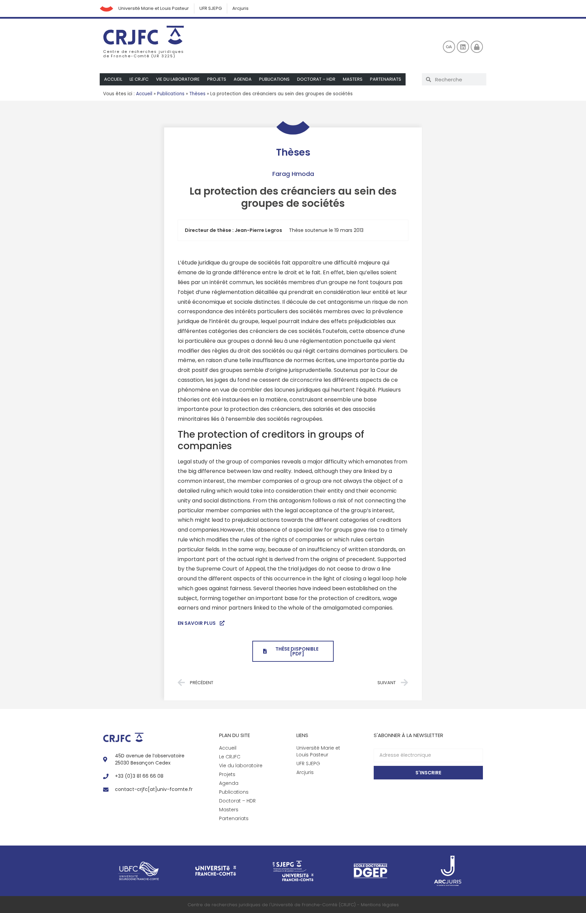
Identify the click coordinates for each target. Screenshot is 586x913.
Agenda (243, 79)
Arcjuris (240, 8)
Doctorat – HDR (316, 79)
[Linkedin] (463, 47)
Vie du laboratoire (178, 79)
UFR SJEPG (210, 8)
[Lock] (477, 47)
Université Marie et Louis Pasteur (153, 8)
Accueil (113, 79)
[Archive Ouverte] (449, 47)
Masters (353, 79)
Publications (274, 79)
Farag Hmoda (293, 174)
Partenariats (385, 79)
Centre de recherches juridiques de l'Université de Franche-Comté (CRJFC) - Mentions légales (293, 904)
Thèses (197, 94)
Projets (216, 79)
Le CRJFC (139, 79)
